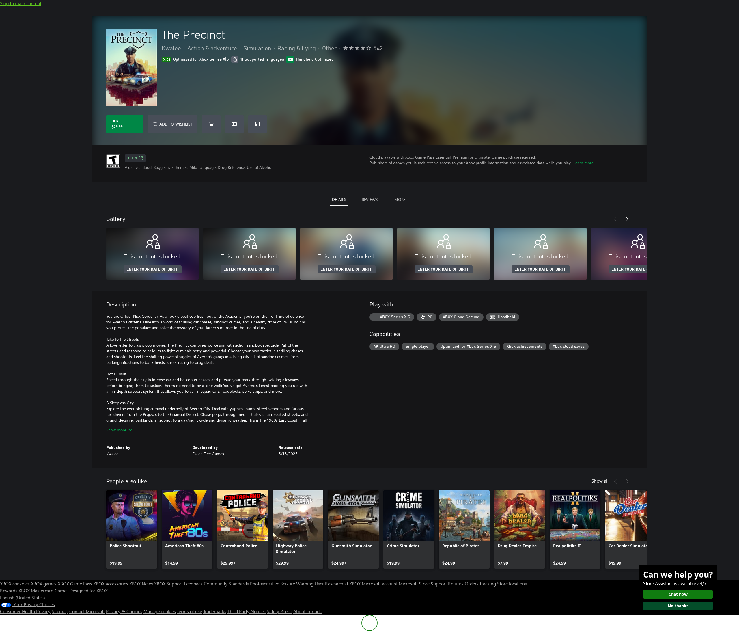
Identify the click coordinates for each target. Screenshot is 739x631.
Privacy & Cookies (124, 611)
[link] (131, 529)
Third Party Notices (246, 611)
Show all (600, 481)
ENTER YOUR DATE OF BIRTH (152, 269)
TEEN (132, 158)
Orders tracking (480, 583)
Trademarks (214, 611)
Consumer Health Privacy (25, 611)
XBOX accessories (110, 583)
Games (61, 590)
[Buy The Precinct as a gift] (234, 124)
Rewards (8, 590)
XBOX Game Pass (75, 583)
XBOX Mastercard (35, 590)
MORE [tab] (400, 199)
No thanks (678, 605)
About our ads (307, 611)
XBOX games (44, 583)
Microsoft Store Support (423, 583)
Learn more (583, 162)
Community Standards (226, 583)
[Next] (627, 219)
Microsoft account (380, 583)
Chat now (678, 594)
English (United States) (22, 597)
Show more (116, 430)
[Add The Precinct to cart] (211, 124)
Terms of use (189, 611)
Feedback (193, 583)
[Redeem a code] (257, 124)
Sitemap (60, 611)
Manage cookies (159, 611)
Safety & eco (279, 611)
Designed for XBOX (89, 590)
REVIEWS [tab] (370, 199)
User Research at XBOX (338, 583)
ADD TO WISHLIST (175, 124)
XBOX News (141, 583)
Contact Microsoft (87, 611)
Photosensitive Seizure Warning (281, 583)
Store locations (512, 583)
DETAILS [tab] (339, 199)
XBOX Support (168, 583)
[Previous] (615, 219)
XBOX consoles (15, 583)
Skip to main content (20, 3)
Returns (456, 583)
